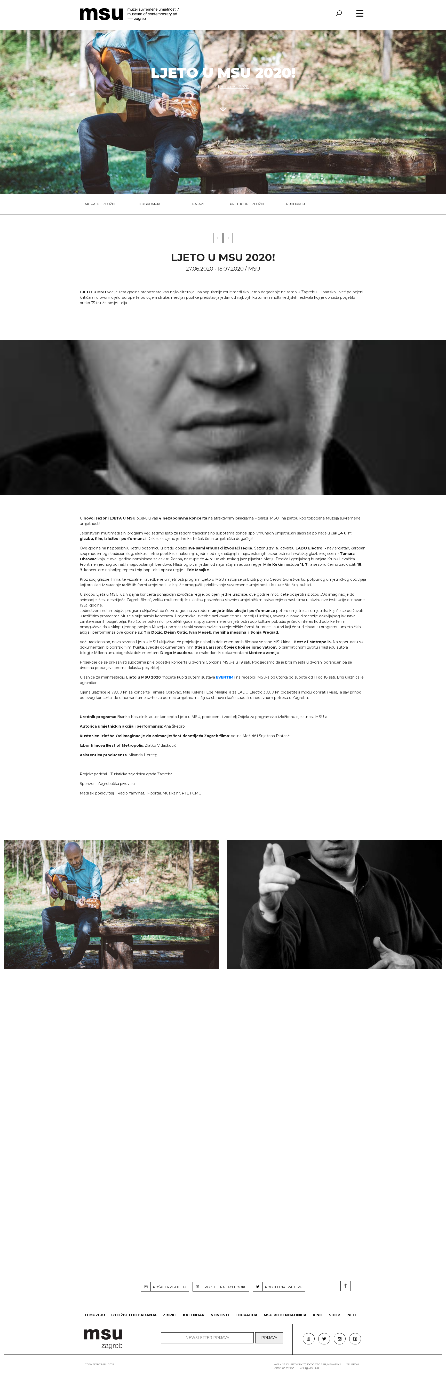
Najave (198, 204)
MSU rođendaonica (285, 1315)
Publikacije (296, 204)
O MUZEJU (95, 1315)
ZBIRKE (170, 1315)
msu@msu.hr (309, 1368)
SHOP (334, 1315)
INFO (351, 1315)
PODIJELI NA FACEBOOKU (224, 1287)
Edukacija (246, 1315)
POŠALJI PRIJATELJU (168, 1287)
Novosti (220, 1315)
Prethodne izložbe (247, 204)
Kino (318, 1315)
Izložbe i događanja (134, 1315)
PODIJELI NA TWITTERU (282, 1287)
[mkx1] (111, 904)
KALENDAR (193, 1315)
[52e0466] (334, 904)
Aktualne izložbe (100, 204)
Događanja (149, 204)
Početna (204, 86)
